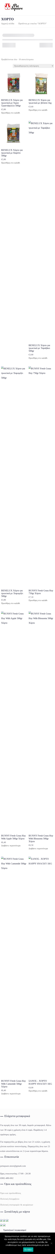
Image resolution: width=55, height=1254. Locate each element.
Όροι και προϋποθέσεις (10, 1193)
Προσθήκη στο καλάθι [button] (10, 113)
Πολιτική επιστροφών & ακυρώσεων (16, 1205)
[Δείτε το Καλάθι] (47, 8)
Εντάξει (28, 1249)
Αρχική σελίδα (7, 23)
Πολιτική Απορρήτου (9, 1199)
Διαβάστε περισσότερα (10, 846)
